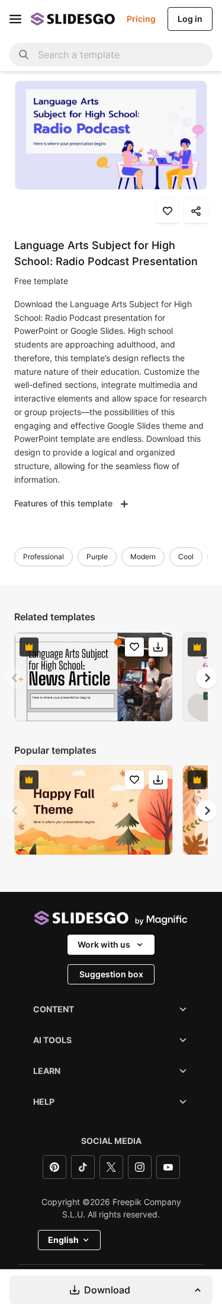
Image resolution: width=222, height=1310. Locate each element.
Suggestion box (111, 974)
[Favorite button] (167, 211)
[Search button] (23, 54)
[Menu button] (15, 19)
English (63, 1240)
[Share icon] (196, 211)
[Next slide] (206, 678)
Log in (190, 19)
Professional (43, 556)
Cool (186, 556)
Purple (97, 556)
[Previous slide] (15, 678)
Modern (143, 556)
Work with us (104, 944)
